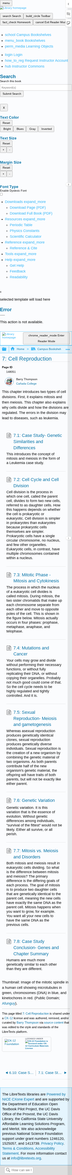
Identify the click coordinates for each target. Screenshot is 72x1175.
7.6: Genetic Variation (34, 800)
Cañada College (26, 383)
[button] (18, 271)
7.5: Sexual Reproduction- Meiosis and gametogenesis (35, 718)
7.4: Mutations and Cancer (31, 651)
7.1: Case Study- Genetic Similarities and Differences (37, 441)
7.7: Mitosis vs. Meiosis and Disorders (35, 853)
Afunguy (8, 1003)
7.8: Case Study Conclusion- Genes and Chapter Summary (36, 947)
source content (53, 1022)
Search (8, 1170)
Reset (6, 122)
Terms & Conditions (17, 1148)
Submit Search (12, 93)
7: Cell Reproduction (35, 1013)
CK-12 (9, 1018)
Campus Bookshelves (51, 349)
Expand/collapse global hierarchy (6, 349)
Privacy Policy (52, 1143)
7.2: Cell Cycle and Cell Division (36, 482)
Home (20, 349)
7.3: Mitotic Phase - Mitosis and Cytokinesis (36, 578)
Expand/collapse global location (68, 348)
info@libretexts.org (25, 1158)
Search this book (10, 81)
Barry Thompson (28, 1022)
